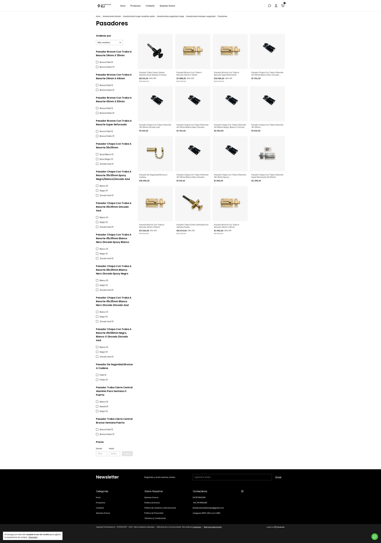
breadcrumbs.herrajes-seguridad (201, 16)
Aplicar (127, 453)
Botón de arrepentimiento (213, 527)
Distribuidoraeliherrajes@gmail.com (208, 508)
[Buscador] (269, 6)
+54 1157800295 (200, 503)
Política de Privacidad (153, 513)
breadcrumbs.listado (112, 16)
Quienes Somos (167, 5)
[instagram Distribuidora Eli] (242, 491)
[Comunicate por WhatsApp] (374, 536)
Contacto (150, 5)
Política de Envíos (152, 503)
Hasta (111, 448)
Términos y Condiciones (155, 518)
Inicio (122, 5)
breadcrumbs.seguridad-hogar (170, 16)
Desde (99, 448)
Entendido (33, 537)
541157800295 (199, 497)
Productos (136, 5)
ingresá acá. (196, 527)
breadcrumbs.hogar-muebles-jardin (139, 16)
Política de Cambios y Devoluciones (160, 508)
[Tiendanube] (275, 527)
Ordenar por (103, 35)
